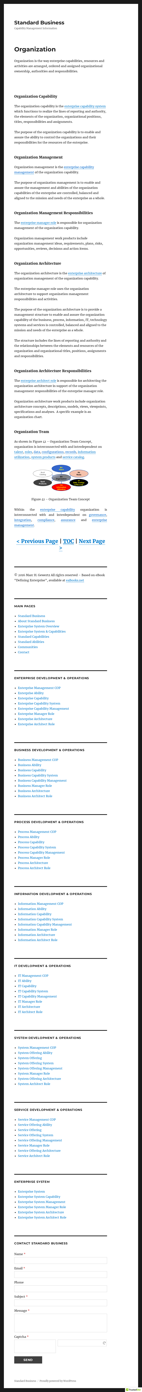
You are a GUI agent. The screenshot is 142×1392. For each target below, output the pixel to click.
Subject (21, 1296)
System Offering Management (40, 1068)
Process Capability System (37, 847)
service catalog (73, 457)
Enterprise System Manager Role (42, 1207)
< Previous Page (37, 541)
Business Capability (32, 770)
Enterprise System (31, 1191)
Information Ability (32, 909)
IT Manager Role (30, 1001)
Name (20, 1254)
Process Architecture (33, 863)
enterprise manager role (38, 223)
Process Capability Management (41, 852)
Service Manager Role (34, 1145)
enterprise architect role (38, 380)
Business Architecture (34, 791)
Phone (19, 1282)
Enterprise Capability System (39, 703)
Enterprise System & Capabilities (42, 631)
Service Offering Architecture (39, 1150)
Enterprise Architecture (35, 719)
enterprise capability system (85, 106)
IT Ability (24, 981)
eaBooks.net (75, 580)
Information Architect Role (38, 940)
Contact (23, 652)
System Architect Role (34, 1084)
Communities (28, 647)
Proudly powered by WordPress (58, 1381)
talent (18, 452)
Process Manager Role (34, 858)
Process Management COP (37, 832)
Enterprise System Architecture (41, 1212)
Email (19, 1268)
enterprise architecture (85, 273)
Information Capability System (40, 919)
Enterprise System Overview (38, 626)
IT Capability (27, 986)
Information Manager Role (37, 929)
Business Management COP (38, 760)
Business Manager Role (35, 786)
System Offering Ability (35, 1053)
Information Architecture (36, 935)
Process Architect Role (34, 868)
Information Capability (34, 914)
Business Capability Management (42, 780)
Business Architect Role (35, 796)
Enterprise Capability (33, 698)
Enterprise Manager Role (36, 714)
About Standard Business (36, 621)
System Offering (30, 1058)
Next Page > (82, 544)
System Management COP (37, 1047)
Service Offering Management (40, 1140)
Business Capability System (38, 775)
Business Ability (29, 765)
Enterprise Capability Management (43, 708)
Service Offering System (35, 1135)
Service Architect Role (34, 1156)
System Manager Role (34, 1073)
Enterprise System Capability (39, 1197)
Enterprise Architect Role (36, 724)
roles (28, 452)
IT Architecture (29, 1007)
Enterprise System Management (41, 1202)
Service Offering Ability (35, 1125)
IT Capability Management (37, 996)
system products (43, 457)
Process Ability (28, 837)
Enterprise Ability (31, 693)
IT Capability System (33, 991)
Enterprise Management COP (39, 688)
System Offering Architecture (39, 1079)
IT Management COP (33, 976)
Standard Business (39, 22)
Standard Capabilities (33, 636)
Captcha (21, 1337)
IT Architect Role (30, 1012)
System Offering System (36, 1063)
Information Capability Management (45, 924)
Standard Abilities (31, 642)
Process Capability (31, 842)
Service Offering (30, 1130)
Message (22, 1310)
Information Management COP (40, 904)
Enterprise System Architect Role (42, 1217)
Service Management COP (37, 1119)
